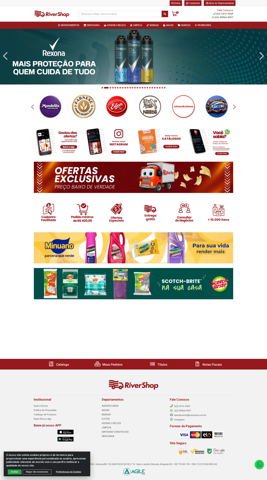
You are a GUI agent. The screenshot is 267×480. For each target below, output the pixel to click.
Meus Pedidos (112, 364)
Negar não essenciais (37, 472)
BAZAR (105, 410)
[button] (102, 88)
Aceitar (14, 472)
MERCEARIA (108, 436)
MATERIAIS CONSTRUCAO (115, 431)
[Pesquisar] (165, 14)
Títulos (162, 364)
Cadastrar (195, 3)
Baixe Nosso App (42, 418)
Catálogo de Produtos (45, 414)
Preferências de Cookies (68, 472)
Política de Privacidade (45, 410)
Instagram (179, 419)
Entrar (177, 3)
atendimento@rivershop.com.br (190, 415)
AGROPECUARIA (110, 405)
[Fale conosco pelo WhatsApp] (259, 464)
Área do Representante (221, 3)
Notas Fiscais (212, 364)
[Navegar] (5, 56)
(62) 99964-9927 (223, 17)
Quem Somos (41, 405)
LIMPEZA (106, 427)
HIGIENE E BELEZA (111, 423)
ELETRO (106, 418)
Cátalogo (62, 364)
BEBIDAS (106, 414)
